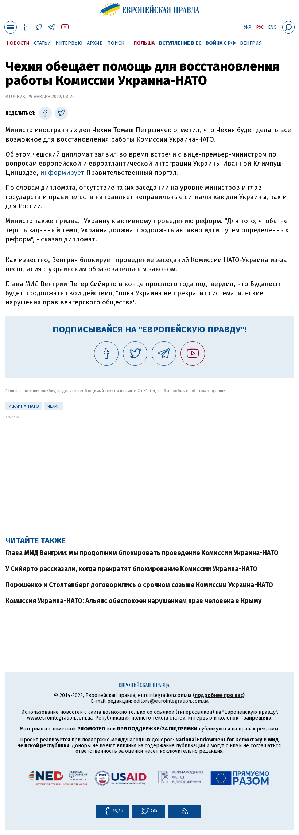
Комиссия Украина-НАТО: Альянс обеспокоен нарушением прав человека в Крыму (133, 601)
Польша (144, 43)
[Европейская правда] (150, 8)
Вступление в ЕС (180, 43)
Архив (95, 43)
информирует (62, 173)
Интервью (68, 43)
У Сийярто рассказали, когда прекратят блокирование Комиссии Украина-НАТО (131, 569)
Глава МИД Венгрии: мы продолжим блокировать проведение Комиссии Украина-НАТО (142, 553)
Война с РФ (221, 43)
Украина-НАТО (23, 406)
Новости (18, 43)
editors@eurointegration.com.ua (171, 701)
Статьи (42, 43)
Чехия (53, 406)
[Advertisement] (149, 470)
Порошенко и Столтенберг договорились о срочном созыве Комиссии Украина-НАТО (139, 585)
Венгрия (251, 43)
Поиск (115, 43)
